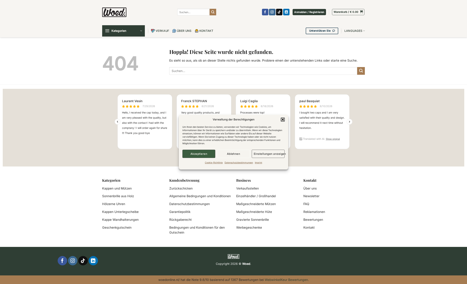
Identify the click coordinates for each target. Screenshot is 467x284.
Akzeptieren (198, 154)
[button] (283, 119)
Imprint (258, 162)
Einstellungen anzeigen (269, 154)
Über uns (184, 31)
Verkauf (162, 31)
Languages (353, 31)
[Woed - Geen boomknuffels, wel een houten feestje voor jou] (114, 12)
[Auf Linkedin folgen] (286, 12)
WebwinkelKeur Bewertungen (286, 280)
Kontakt (206, 31)
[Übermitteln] (213, 12)
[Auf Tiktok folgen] (279, 12)
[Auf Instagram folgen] (272, 12)
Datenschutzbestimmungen (239, 162)
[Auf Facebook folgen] (265, 12)
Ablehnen (233, 154)
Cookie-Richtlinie (214, 162)
